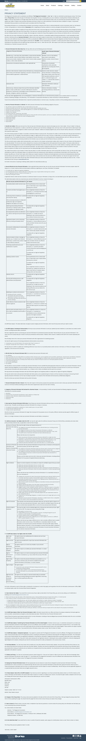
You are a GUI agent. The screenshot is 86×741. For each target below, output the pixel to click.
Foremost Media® (36, 739)
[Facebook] (74, 736)
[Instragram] (76, 736)
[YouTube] (80, 736)
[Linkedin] (78, 736)
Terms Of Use (76, 738)
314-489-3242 (24, 1)
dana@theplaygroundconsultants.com (20, 594)
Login (64, 1)
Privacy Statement (69, 738)
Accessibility (63, 738)
